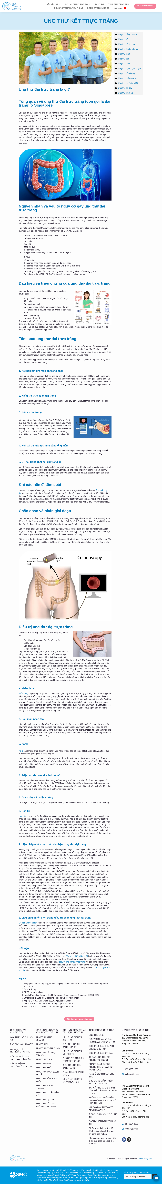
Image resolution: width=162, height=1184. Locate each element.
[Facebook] (124, 1139)
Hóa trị (22, 816)
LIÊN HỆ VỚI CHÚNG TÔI (98, 8)
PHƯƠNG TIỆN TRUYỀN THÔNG (69, 8)
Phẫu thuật (23, 694)
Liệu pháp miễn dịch (28, 923)
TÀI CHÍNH (100, 4)
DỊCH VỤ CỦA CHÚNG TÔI (76, 4)
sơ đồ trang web (145, 1158)
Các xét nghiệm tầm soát (77, 956)
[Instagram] (129, 1139)
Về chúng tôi (52, 4)
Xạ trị (21, 751)
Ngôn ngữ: (119, 8)
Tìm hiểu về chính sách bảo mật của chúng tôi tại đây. (69, 1180)
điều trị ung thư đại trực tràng (72, 962)
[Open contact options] (156, 1178)
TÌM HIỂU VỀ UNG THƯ (118, 4)
